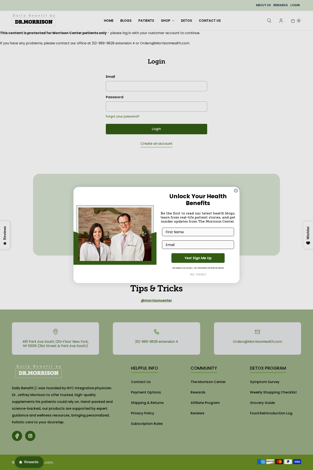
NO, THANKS (198, 274)
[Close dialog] (235, 190)
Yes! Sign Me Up (198, 258)
